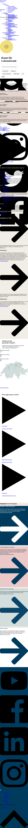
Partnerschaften (2, 193)
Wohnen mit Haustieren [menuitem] (13, 8)
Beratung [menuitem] (7, 795)
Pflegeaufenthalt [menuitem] (11, 14)
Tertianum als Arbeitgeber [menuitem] (8, 188)
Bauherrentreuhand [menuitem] (6, 199)
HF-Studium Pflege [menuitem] (7, 191)
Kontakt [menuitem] (7, 801)
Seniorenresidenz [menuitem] (11, 6)
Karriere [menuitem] (7, 798)
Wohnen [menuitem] (7, 5)
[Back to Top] (14, 827)
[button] (14, 144)
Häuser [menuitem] (6, 794)
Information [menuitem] (5, 800)
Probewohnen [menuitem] (11, 10)
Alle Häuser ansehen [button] (4, 387)
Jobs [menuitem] (6, 799)
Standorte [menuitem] (10, 12)
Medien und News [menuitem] (9, 802)
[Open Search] (14, 90)
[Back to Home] (3, 10)
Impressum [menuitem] (5, 807)
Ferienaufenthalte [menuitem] (11, 9)
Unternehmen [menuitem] (5, 796)
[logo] (6, 667)
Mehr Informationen (4, 187)
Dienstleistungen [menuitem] (8, 793)
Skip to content (3, 0)
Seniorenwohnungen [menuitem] (12, 7)
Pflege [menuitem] (6, 13)
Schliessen (2, 1)
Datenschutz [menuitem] (5, 808)
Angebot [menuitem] (4, 3)
